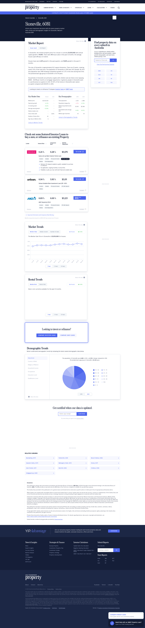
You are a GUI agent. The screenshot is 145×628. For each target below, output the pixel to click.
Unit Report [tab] (43, 48)
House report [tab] (33, 48)
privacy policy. (80, 418)
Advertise (109, 1)
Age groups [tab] (31, 358)
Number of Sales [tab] (54, 231)
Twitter (48, 1)
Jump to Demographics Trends (68, 117)
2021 (88, 394)
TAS (111, 82)
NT (111, 78)
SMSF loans (69, 89)
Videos (112, 7)
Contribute (117, 1)
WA (99, 78)
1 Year (49, 266)
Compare (81, 171)
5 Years (56, 266)
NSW (99, 70)
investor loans (59, 89)
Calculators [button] (101, 7)
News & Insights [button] (64, 7)
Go (116, 550)
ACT (99, 82)
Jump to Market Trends (35, 122)
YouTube (117, 584)
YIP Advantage (92, 1)
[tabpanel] (56, 68)
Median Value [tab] (33, 231)
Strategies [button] (78, 7)
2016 (81, 394)
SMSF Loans (89, 13)
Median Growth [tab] (44, 231)
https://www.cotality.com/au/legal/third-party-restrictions (42, 516)
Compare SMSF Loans (67, 335)
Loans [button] (90, 7)
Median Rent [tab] (33, 284)
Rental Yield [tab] (42, 284)
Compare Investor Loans (47, 335)
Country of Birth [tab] (32, 361)
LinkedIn (55, 1)
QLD (99, 74)
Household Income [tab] (33, 368)
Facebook (42, 1)
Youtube (61, 1)
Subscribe (81, 413)
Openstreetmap (59, 519)
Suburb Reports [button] (49, 7)
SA (111, 74)
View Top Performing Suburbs (105, 64)
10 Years (63, 266)
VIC (111, 70)
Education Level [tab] (32, 375)
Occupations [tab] (31, 371)
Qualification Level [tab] (33, 378)
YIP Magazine (101, 1)
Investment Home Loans (76, 13)
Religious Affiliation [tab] (33, 364)
